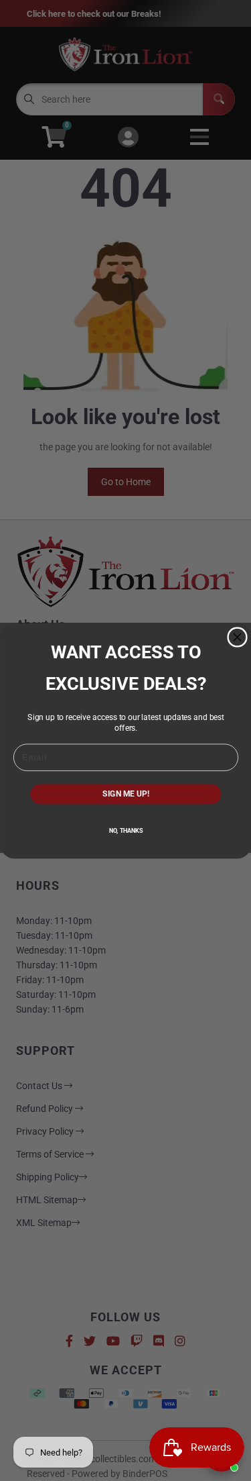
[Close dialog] (237, 637)
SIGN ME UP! (125, 794)
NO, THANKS (125, 830)
